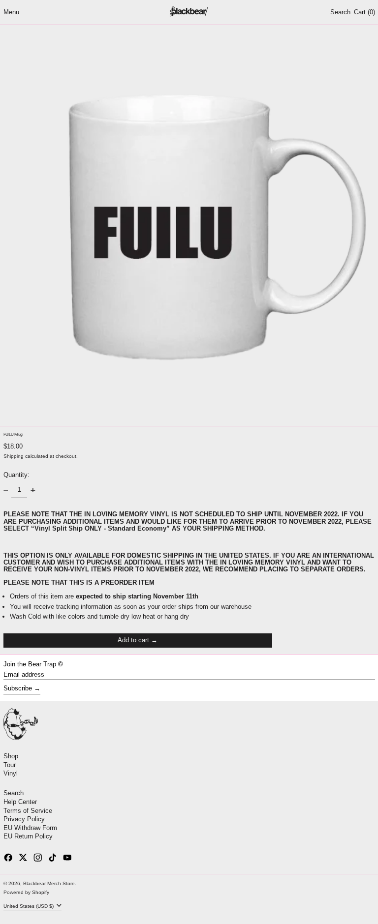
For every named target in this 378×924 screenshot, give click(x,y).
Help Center (20, 801)
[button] (340, 12)
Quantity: (16, 474)
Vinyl (10, 773)
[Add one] (32, 490)
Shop (10, 756)
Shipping (13, 456)
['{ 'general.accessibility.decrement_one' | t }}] (5, 490)
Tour (9, 765)
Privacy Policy (24, 819)
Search (13, 793)
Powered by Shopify (26, 892)
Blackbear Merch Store (49, 883)
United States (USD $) (29, 906)
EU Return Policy (28, 836)
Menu (11, 12)
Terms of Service (27, 810)
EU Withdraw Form (30, 828)
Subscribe (17, 688)
